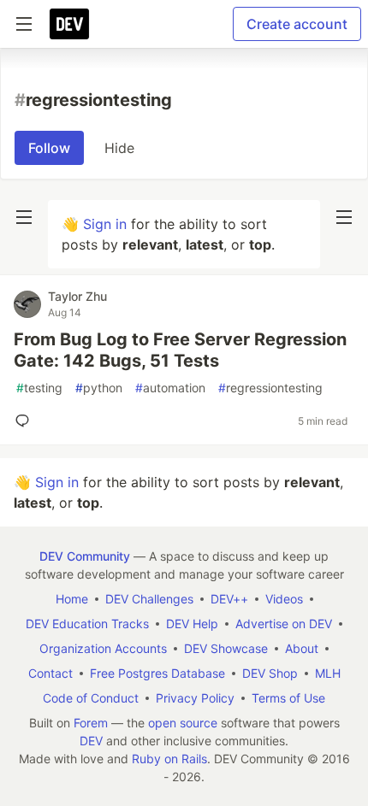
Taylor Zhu (77, 296)
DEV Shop (270, 673)
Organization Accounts (103, 648)
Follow (49, 147)
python (98, 387)
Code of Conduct (91, 698)
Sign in (105, 223)
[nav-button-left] (24, 217)
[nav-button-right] (344, 217)
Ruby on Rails (169, 758)
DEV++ (229, 598)
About (301, 648)
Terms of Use (288, 698)
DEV (91, 740)
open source (182, 722)
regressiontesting (270, 387)
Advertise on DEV (283, 623)
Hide (119, 147)
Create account (296, 23)
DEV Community (84, 556)
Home (72, 598)
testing (39, 387)
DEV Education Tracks (87, 623)
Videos (284, 598)
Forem (91, 722)
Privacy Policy (195, 698)
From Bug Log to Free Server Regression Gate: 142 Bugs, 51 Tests (180, 350)
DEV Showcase (226, 648)
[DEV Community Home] (69, 24)
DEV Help (192, 623)
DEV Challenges (149, 598)
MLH (328, 673)
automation (170, 387)
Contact (50, 673)
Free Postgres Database (157, 673)
